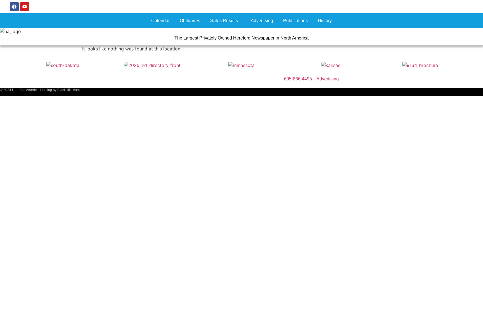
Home (350, 6)
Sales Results (224, 20)
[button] (225, 20)
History (325, 20)
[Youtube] (24, 6)
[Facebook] (14, 6)
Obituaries (190, 20)
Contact (373, 6)
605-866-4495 (404, 6)
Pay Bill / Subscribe (448, 6)
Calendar (160, 20)
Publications (295, 20)
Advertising (262, 20)
